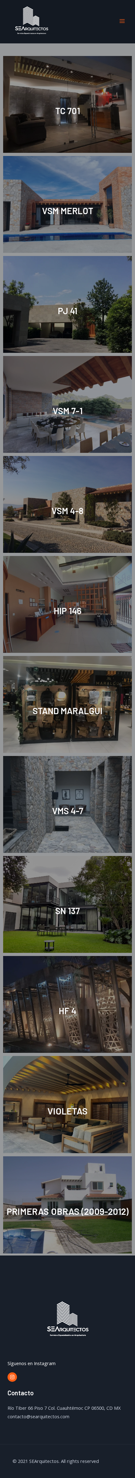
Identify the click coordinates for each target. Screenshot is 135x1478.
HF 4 (67, 1010)
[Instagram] (12, 1377)
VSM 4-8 (67, 510)
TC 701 (67, 110)
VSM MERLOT (67, 210)
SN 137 (67, 910)
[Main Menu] (122, 21)
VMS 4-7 (67, 810)
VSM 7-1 (68, 410)
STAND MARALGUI (67, 710)
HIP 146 (67, 610)
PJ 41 (67, 310)
